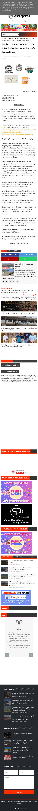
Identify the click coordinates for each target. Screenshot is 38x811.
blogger (6, 361)
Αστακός (15, 38)
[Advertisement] (19, 355)
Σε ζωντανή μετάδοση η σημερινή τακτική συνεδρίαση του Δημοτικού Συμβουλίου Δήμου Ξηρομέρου (19, 329)
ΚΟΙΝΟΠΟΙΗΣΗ (12, 255)
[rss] (25, 808)
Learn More (16, 13)
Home (3, 38)
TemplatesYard (14, 806)
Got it (24, 13)
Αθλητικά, (30, 56)
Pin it (12, 259)
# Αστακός (18, 251)
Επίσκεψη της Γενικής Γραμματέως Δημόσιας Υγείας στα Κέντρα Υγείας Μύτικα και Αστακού (18, 345)
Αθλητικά (9, 38)
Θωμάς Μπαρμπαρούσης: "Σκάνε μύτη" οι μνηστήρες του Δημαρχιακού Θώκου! (20, 568)
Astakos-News (5, 801)
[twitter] (15, 808)
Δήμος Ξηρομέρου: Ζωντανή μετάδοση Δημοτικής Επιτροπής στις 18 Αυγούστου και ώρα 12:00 (23, 742)
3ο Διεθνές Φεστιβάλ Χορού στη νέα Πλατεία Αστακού (18, 313)
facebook (19, 361)
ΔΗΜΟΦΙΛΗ (19, 557)
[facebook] (12, 808)
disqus (31, 361)
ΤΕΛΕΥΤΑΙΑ (6, 557)
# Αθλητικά (11, 251)
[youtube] (18, 808)
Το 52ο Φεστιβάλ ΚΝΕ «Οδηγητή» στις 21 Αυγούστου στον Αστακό (23, 756)
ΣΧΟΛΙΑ (31, 557)
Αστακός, (4, 58)
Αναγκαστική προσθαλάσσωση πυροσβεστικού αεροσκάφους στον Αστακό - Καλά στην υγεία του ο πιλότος (22, 750)
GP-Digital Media (32, 806)
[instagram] (22, 808)
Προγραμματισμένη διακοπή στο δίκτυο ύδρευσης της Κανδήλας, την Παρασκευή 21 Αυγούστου (22, 575)
